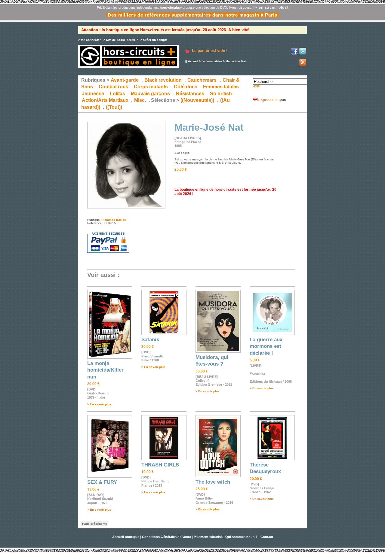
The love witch (213, 482)
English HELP (268, 100)
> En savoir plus (99, 404)
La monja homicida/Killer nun (105, 370)
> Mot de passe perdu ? (120, 39)
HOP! (256, 86)
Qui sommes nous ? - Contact (249, 537)
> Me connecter (89, 39)
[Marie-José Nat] (126, 207)
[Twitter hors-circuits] (302, 54)
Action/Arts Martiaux (105, 100)
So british (221, 93)
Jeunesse (93, 93)
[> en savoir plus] (271, 7)
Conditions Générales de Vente (166, 537)
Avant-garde (125, 80)
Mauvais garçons (150, 93)
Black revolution (163, 80)
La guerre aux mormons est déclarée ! (266, 346)
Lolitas (117, 93)
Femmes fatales (212, 61)
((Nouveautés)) (197, 100)
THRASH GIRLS (160, 465)
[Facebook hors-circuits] (294, 54)
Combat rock (113, 86)
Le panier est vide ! (209, 50)
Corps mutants (151, 86)
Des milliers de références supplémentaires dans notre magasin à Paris (192, 14)
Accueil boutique (126, 537)
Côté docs (185, 86)
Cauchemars (202, 80)
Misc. (140, 100)
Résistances (190, 93)
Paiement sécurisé (208, 537)
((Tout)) (114, 107)
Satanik (150, 339)
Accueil (193, 61)
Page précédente (94, 523)
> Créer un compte (154, 39)
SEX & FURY (102, 482)
